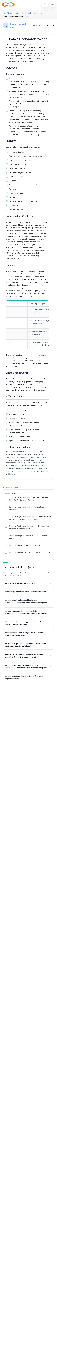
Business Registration (31, 13)
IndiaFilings (7, 13)
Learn (17, 13)
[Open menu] (52, 4)
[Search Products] (45, 4)
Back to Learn (12, 488)
